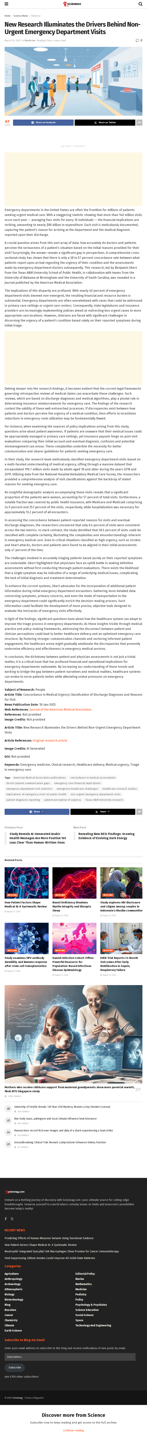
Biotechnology (14, 1299)
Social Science (84, 1315)
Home (8, 16)
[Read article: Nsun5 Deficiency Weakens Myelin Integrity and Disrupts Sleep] (74, 883)
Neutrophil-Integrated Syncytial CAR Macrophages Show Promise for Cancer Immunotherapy (62, 1251)
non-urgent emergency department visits (96, 794)
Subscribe (15, 1367)
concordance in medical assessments (93, 777)
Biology (9, 1294)
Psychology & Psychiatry (91, 1304)
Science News (21, 16)
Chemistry (11, 1320)
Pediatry (80, 1294)
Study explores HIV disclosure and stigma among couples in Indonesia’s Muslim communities (121, 906)
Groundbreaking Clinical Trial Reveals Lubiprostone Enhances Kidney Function (60, 1142)
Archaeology (12, 1284)
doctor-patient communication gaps (28, 783)
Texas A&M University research (104, 800)
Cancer (9, 1315)
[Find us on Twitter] (12, 1219)
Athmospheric (13, 1289)
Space (79, 1320)
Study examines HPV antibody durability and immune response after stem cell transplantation (26, 962)
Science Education (87, 1310)
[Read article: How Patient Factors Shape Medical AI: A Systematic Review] (27, 883)
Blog (8, 1304)
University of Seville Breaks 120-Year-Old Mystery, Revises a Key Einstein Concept (62, 1106)
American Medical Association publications (40, 777)
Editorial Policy (85, 1273)
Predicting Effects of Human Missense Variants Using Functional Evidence (49, 1238)
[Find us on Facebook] (6, 1219)
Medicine (36, 16)
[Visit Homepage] (73, 4)
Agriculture (12, 1273)
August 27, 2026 (13, 911)
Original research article (50, 740)
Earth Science (13, 1330)
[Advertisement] (73, 136)
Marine (79, 1279)
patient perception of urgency (62, 800)
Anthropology (13, 1279)
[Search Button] (140, 4)
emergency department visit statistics (29, 789)
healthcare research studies (120, 789)
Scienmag (17, 1398)
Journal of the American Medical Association (60, 709)
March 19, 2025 (13, 40)
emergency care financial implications (77, 783)
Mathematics (83, 1284)
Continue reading (73, 1430)
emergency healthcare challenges (77, 789)
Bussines (10, 1310)
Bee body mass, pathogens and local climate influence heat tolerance (55, 1118)
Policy (79, 1299)
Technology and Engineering (93, 1325)
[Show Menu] (6, 4)
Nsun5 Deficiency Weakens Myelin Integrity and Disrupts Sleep (71, 906)
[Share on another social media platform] (139, 123)
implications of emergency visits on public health (36, 794)
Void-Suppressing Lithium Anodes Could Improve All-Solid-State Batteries (50, 1258)
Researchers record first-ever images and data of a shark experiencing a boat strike (63, 1130)
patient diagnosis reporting (23, 800)
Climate (9, 1325)
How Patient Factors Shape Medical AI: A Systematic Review (41, 1245)
